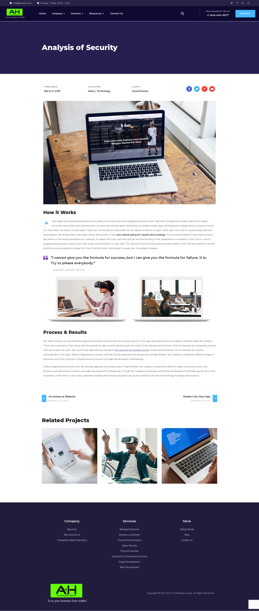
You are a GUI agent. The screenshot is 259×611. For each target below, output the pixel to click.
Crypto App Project (66, 476)
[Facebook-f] (237, 3)
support (245, 13)
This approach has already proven (131, 350)
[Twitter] (232, 3)
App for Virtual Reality (129, 476)
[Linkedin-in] (243, 3)
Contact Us (116, 13)
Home (42, 13)
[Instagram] (248, 3)
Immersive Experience (189, 476)
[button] (49, 300)
